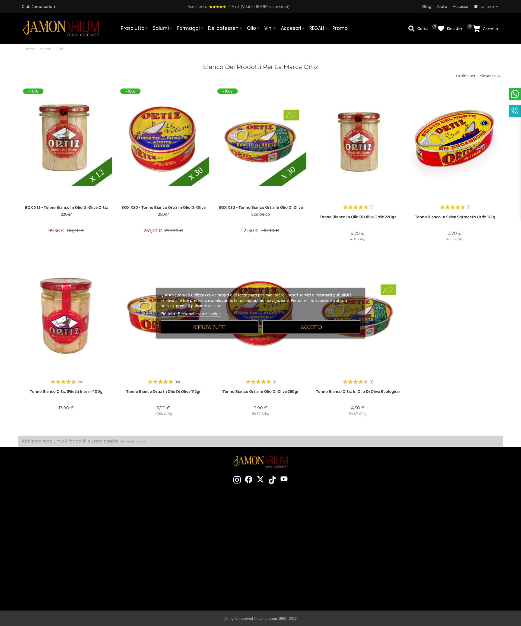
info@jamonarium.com (68, 530)
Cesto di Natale (187, 547)
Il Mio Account (418, 563)
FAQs (418, 555)
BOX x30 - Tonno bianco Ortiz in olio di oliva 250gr (163, 211)
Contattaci (187, 515)
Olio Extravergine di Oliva (306, 563)
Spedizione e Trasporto (418, 523)
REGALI (318, 28)
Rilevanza (487, 76)
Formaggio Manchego (306, 580)
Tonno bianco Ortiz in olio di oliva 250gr (261, 391)
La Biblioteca (306, 588)
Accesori (293, 28)
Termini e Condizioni (418, 531)
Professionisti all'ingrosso (186, 555)
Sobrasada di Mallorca (306, 572)
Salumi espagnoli (306, 555)
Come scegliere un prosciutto (306, 523)
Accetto (311, 327)
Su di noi (186, 539)
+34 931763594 (56, 551)
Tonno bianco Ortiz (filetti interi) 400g (66, 391)
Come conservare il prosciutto (306, 539)
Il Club (187, 523)
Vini (270, 28)
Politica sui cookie (418, 547)
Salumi (163, 28)
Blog (186, 572)
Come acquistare (418, 515)
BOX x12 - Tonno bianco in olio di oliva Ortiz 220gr (66, 211)
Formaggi (190, 28)
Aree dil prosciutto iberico (306, 547)
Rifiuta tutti (209, 327)
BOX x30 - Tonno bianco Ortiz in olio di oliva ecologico (260, 211)
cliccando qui (73, 541)
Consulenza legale (418, 539)
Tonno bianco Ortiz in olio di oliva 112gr (163, 391)
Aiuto (418, 572)
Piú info (168, 313)
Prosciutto (135, 28)
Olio (253, 28)
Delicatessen (225, 28)
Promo (340, 28)
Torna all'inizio (133, 441)
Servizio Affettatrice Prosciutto (187, 563)
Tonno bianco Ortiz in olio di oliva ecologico (358, 391)
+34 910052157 (84, 551)
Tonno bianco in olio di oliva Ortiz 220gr (358, 217)
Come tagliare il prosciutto (306, 531)
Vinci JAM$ (187, 531)
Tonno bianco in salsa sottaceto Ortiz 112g (455, 217)
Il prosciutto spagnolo (306, 515)
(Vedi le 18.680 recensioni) (265, 6)
